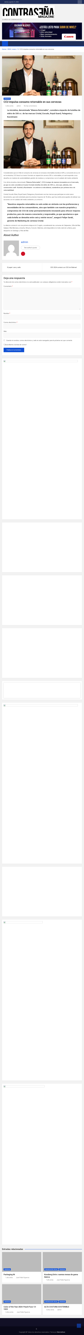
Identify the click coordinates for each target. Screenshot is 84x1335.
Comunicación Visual (51, 1269)
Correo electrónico (10, 322)
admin (19, 106)
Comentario (8, 286)
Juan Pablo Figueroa (22, 1277)
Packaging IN (9, 1274)
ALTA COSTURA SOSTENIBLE (56, 1307)
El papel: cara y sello (14, 267)
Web (5, 331)
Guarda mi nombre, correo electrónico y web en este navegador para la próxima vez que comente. (39, 340)
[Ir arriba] (79, 1326)
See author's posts (30, 248)
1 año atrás (9, 1277)
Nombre (7, 313)
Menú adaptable (80, 2)
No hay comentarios (30, 106)
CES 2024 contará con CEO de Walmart (63, 267)
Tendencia (7, 98)
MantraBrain (61, 1332)
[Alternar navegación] (10, 43)
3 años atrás (9, 106)
